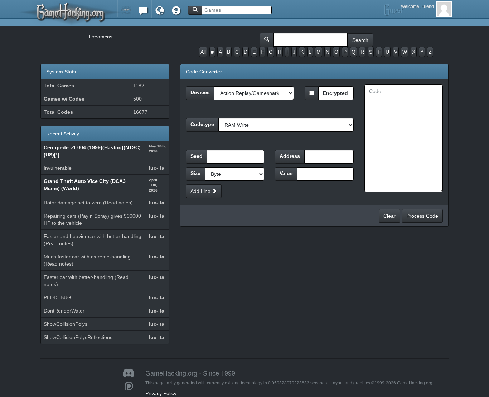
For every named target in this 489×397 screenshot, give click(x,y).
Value (286, 173)
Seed (196, 156)
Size (195, 173)
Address (290, 156)
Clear (389, 216)
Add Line (201, 191)
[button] (126, 8)
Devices (200, 92)
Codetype (202, 124)
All (203, 52)
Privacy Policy (160, 393)
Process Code (422, 216)
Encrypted (335, 93)
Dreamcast (101, 36)
